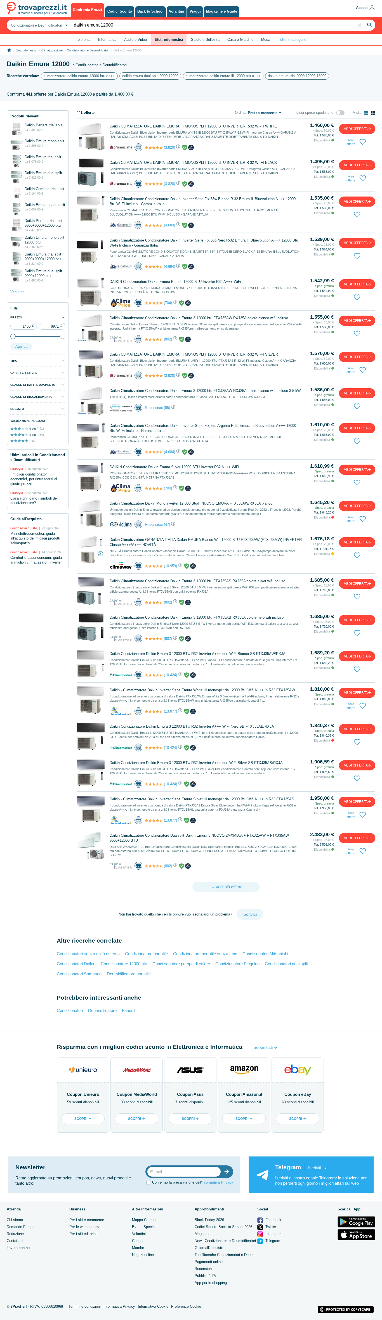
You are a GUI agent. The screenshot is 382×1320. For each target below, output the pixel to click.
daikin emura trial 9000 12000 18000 (297, 76)
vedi (356, 129)
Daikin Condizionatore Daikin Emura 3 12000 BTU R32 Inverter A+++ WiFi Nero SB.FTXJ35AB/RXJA (192, 726)
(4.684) (169, 225)
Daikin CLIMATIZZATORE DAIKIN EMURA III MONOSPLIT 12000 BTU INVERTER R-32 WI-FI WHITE (193, 126)
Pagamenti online (209, 1262)
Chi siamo (15, 1220)
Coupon (138, 1241)
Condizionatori (70, 1010)
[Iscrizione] (228, 1171)
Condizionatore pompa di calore (181, 963)
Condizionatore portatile (146, 953)
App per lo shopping (211, 1283)
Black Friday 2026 (209, 1220)
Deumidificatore (102, 1010)
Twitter (270, 1227)
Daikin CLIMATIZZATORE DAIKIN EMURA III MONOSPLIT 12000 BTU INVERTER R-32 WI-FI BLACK (193, 162)
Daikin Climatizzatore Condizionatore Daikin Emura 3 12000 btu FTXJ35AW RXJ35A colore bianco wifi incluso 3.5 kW (205, 391)
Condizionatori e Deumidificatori (88, 50)
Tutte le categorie (292, 39)
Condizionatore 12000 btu (124, 963)
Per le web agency (84, 1227)
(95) (167, 408)
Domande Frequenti (22, 1227)
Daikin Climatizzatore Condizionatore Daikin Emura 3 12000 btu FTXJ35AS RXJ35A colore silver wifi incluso (197, 581)
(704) (168, 303)
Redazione (15, 1234)
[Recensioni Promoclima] (154, 147)
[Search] (369, 25)
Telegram (272, 1241)
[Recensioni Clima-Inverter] (154, 339)
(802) (168, 339)
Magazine (202, 1234)
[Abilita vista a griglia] (373, 113)
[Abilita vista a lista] (366, 113)
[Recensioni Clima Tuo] (154, 225)
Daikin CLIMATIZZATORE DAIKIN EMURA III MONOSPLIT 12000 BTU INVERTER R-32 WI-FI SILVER (194, 354)
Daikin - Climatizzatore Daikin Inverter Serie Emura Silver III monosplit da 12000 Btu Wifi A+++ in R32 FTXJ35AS (202, 799)
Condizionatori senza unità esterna (88, 953)
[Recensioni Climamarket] (154, 675)
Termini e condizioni (85, 1306)
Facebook (272, 1220)
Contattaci (15, 1241)
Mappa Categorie (145, 1220)
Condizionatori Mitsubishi (265, 953)
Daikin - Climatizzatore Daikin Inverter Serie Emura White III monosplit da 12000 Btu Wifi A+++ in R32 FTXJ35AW (202, 690)
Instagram (273, 1234)
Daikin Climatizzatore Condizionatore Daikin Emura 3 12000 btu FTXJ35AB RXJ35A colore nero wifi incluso (197, 617)
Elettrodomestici (26, 50)
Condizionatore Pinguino (237, 963)
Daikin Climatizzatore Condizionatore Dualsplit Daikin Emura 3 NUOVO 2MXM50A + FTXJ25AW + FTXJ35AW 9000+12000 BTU (199, 838)
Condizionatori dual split (286, 963)
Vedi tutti (17, 292)
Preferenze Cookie (186, 1306)
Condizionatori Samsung (79, 973)
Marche (138, 1248)
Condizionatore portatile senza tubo (205, 953)
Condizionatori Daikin (76, 963)
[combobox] (38, 25)
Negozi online (143, 1255)
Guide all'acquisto (209, 1248)
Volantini (139, 1234)
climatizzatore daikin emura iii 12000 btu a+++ (223, 76)
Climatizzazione (52, 50)
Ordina (240, 112)
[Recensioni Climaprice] (154, 303)
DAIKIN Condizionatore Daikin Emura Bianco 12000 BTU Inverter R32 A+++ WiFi (175, 282)
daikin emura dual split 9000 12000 (150, 76)
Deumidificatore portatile (129, 973)
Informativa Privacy (217, 1182)
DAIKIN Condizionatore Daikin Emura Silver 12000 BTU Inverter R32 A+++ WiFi (174, 467)
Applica (21, 346)
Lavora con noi (18, 1248)
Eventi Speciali (144, 1227)
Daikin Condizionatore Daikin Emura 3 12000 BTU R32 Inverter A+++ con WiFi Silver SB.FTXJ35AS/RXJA (196, 763)
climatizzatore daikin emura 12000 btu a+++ (79, 76)
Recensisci (154, 408)
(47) (167, 524)
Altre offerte (350, 142)
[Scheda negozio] (121, 147)
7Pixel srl (19, 1306)
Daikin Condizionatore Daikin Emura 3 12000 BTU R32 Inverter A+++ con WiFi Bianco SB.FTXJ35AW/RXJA (198, 654)
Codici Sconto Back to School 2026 (223, 1227)
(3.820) (169, 147)
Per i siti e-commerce (86, 1220)
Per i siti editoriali (83, 1234)
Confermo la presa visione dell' (192, 1182)
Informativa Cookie (153, 1306)
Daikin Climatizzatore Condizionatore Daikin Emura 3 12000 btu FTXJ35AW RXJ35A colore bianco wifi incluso (199, 318)
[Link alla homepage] (9, 50)
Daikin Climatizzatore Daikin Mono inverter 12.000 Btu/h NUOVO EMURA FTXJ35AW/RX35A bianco (191, 503)
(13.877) (170, 711)
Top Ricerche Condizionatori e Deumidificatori (231, 1255)
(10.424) (170, 675)
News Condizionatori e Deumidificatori (225, 1241)
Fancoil (128, 1010)
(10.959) (170, 566)
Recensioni (204, 1269)
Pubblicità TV (205, 1276)
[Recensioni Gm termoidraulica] (154, 711)
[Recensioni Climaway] (154, 566)
